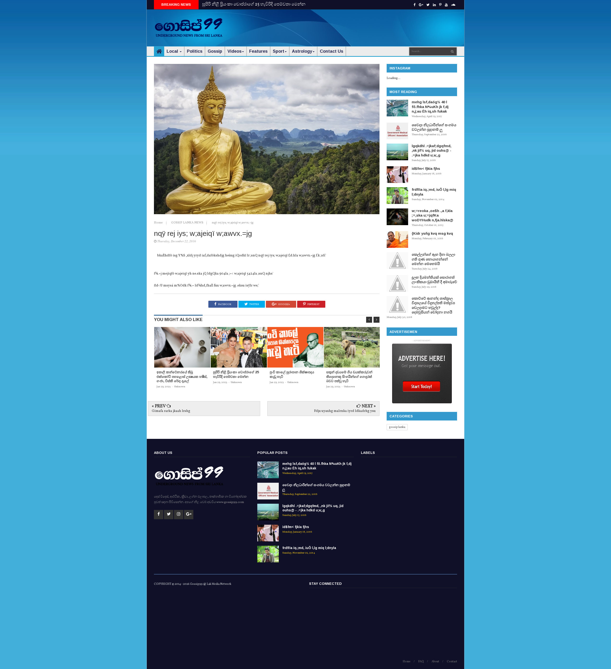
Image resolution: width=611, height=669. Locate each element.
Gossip (215, 51)
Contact (452, 661)
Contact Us (331, 51)
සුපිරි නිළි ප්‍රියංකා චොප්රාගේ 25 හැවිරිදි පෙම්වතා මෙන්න (254, 4)
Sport (278, 51)
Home (158, 223)
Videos (234, 51)
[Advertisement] (370, 24)
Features (258, 51)
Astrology (302, 51)
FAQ (421, 661)
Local (173, 51)
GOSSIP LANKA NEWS (187, 223)
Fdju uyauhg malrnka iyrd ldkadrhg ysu (345, 411)
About (435, 661)
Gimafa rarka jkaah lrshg (171, 411)
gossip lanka (397, 427)
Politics (194, 51)
